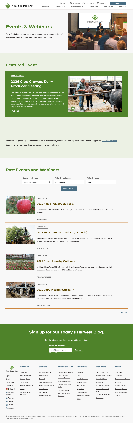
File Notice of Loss (63, 390)
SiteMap (42, 416)
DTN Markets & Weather (103, 385)
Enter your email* (57, 346)
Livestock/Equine (82, 379)
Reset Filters (70, 189)
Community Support (121, 389)
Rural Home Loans (25, 375)
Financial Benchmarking (46, 385)
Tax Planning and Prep (45, 372)
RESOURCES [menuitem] (108, 6)
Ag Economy (42, 198)
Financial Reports (120, 385)
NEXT (123, 313)
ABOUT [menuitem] (122, 6)
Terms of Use (106, 416)
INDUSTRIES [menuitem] (93, 6)
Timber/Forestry (82, 382)
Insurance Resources (64, 381)
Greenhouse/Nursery (83, 395)
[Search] (50, 182)
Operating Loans (25, 379)
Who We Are (118, 372)
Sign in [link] (117, 3)
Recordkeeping (43, 375)
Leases (22, 389)
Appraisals (42, 379)
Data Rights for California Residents (89, 416)
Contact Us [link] (103, 3)
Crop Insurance (17, 75)
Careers (117, 395)
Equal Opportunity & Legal (69, 416)
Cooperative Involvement (122, 379)
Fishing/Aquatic (82, 392)
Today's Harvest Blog (102, 372)
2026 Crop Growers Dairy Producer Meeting (32, 84)
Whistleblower (115, 416)
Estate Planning (43, 389)
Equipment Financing (26, 385)
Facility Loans (24, 382)
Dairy (78, 375)
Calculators (99, 382)
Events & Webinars (101, 379)
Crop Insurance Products (65, 372)
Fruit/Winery (81, 385)
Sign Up (78, 350)
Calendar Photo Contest (103, 394)
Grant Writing (43, 392)
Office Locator (10, 382)
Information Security (121, 392)
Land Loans (23, 372)
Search (8, 379)
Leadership (118, 375)
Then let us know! (109, 140)
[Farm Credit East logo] (19, 6)
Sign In (8, 376)
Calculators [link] (76, 3)
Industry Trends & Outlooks (104, 375)
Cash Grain (80, 372)
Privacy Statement (52, 416)
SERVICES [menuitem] (60, 6)
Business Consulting (45, 382)
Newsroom (118, 382)
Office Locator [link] (89, 3)
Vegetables (80, 389)
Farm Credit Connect (45, 395)
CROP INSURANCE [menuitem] (76, 6)
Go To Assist (99, 398)
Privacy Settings (28, 418)
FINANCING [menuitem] (46, 6)
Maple (79, 399)
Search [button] (64, 3)
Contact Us (9, 386)
